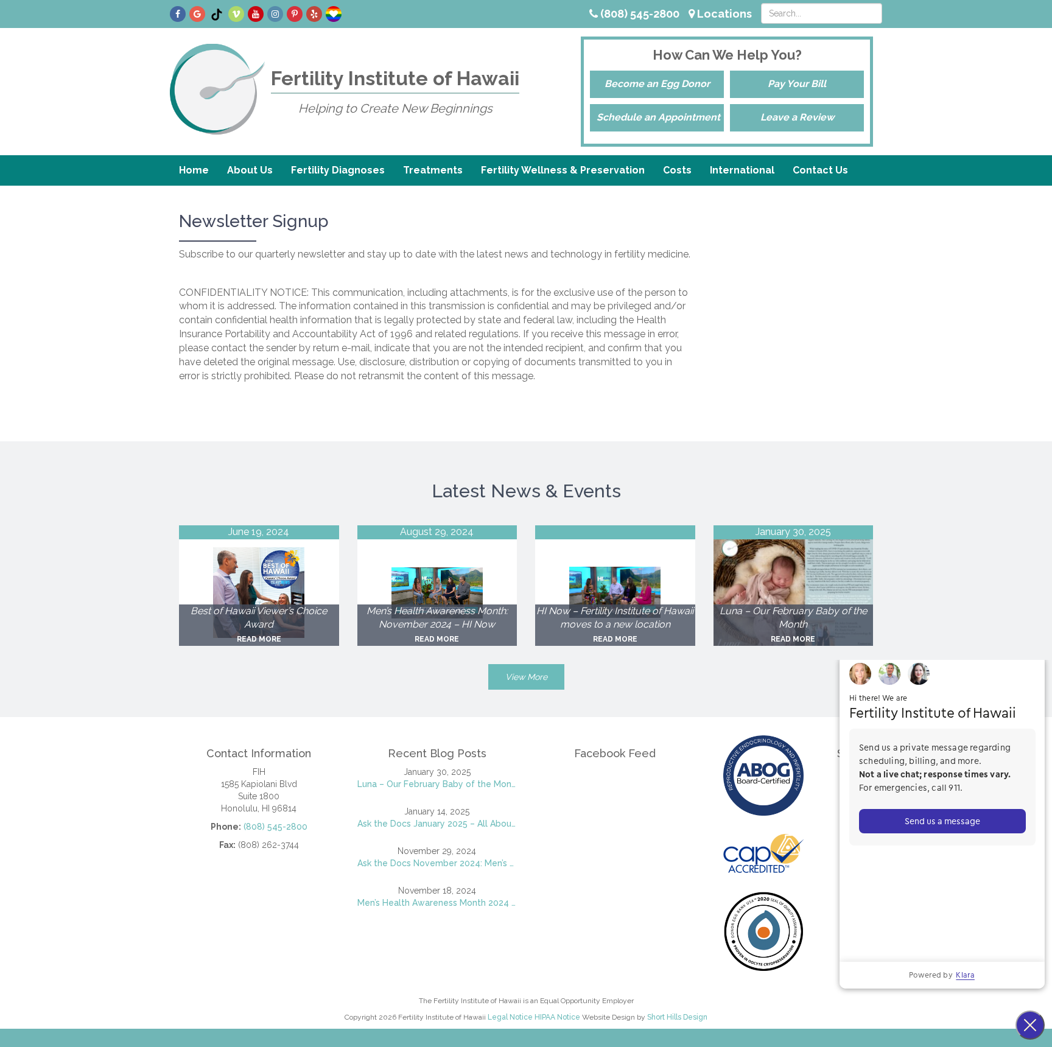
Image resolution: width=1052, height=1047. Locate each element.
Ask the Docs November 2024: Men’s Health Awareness (437, 863)
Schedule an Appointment (658, 117)
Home (194, 170)
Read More (259, 639)
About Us (250, 170)
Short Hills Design (677, 1017)
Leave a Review (797, 117)
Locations (723, 13)
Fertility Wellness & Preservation (563, 170)
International (742, 170)
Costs (677, 170)
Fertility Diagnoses (338, 170)
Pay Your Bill (797, 83)
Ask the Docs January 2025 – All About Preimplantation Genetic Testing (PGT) (437, 823)
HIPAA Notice (557, 1017)
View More (526, 677)
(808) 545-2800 (638, 13)
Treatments (433, 170)
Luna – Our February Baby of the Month (437, 784)
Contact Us (820, 170)
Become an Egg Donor (657, 83)
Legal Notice (510, 1017)
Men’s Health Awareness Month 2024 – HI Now (437, 903)
